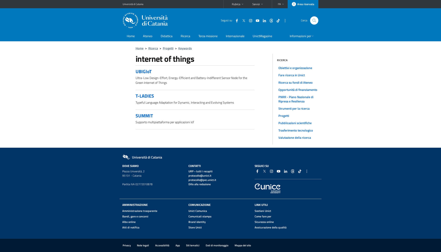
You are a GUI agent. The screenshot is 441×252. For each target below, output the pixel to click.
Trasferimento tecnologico (295, 130)
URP (190, 171)
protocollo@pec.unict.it (202, 180)
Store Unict (195, 227)
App (178, 245)
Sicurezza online (264, 222)
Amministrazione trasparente (139, 211)
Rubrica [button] (236, 4)
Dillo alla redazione (199, 184)
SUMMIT (144, 115)
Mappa (243, 245)
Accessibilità (162, 245)
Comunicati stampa (199, 216)
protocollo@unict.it (199, 176)
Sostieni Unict (263, 211)
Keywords (185, 48)
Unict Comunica (197, 211)
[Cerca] (314, 20)
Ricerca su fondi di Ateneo (295, 82)
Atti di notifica (130, 227)
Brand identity (197, 222)
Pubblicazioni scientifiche (295, 123)
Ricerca (185, 36)
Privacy (127, 245)
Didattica (166, 36)
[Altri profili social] (283, 20)
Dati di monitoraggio (217, 245)
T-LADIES (145, 95)
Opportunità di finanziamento (297, 89)
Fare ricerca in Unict (291, 75)
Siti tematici (192, 245)
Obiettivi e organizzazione (295, 68)
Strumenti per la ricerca (294, 108)
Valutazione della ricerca (294, 137)
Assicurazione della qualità (270, 227)
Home (131, 36)
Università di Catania (133, 4)
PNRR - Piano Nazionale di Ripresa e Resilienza (295, 99)
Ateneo (147, 36)
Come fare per (263, 216)
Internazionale (235, 36)
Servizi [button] (256, 4)
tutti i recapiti (204, 171)
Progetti (168, 48)
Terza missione (208, 36)
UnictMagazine (262, 36)
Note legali (143, 245)
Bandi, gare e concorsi (135, 216)
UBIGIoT (144, 71)
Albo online (129, 222)
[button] (281, 4)
